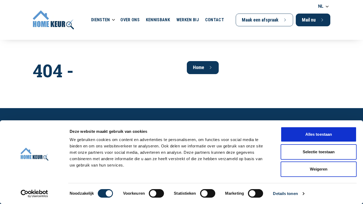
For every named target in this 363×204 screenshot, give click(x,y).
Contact (214, 19)
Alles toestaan (318, 134)
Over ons (129, 19)
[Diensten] (113, 20)
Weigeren (319, 169)
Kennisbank (158, 19)
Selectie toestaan (319, 152)
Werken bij (187, 19)
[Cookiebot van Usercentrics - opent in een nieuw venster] (34, 194)
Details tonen (285, 193)
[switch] (156, 193)
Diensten (100, 19)
